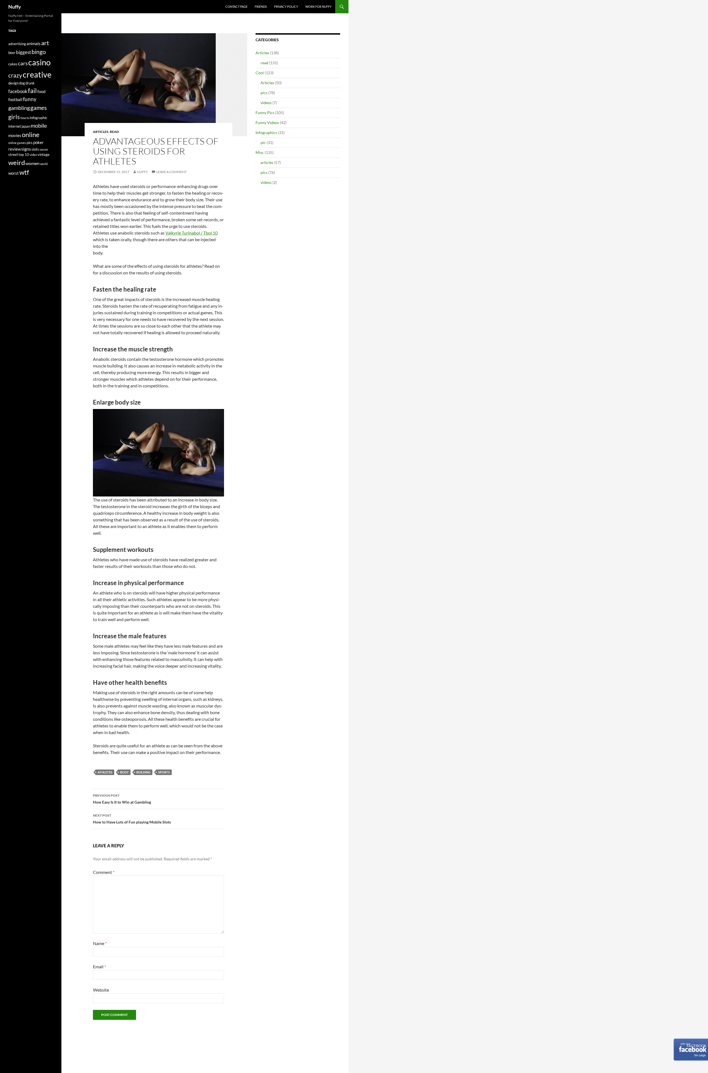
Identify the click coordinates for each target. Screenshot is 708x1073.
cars (23, 63)
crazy (15, 75)
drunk (30, 83)
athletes (105, 772)
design (13, 83)
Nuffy (14, 7)
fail (32, 90)
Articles (100, 132)
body (124, 772)
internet (14, 126)
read (114, 132)
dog (22, 83)
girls (14, 116)
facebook (17, 91)
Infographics (266, 132)
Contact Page (236, 6)
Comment (103, 872)
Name (100, 943)
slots (35, 149)
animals (34, 43)
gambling (19, 108)
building (143, 772)
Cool (260, 72)
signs (26, 148)
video (33, 154)
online (31, 134)
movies (14, 135)
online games (17, 143)
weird (16, 162)
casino (39, 62)
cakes (12, 64)
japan (26, 126)
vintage (44, 154)
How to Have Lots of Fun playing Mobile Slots (132, 818)
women (32, 163)
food (41, 91)
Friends (261, 6)
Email (99, 966)
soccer (44, 149)
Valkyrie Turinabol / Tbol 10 (191, 232)
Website (101, 989)
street (13, 154)
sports (164, 772)
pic (263, 142)
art (45, 43)
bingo (39, 51)
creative (37, 74)
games (38, 107)
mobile (39, 125)
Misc (260, 152)
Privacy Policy (286, 6)
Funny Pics (265, 112)
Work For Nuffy (318, 6)
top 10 (24, 154)
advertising (17, 44)
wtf (24, 172)
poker (38, 142)
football (15, 99)
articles (267, 162)
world (44, 164)
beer (11, 52)
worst (13, 173)
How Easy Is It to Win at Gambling (122, 798)
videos (266, 102)
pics (264, 92)
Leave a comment (171, 172)
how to (24, 118)
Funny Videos (267, 122)
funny (30, 99)
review (14, 149)
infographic (38, 117)
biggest (23, 52)
